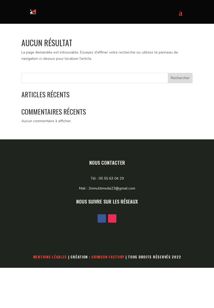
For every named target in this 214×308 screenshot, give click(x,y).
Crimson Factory (107, 256)
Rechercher (180, 77)
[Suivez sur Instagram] (112, 218)
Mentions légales (50, 256)
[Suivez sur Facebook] (102, 218)
